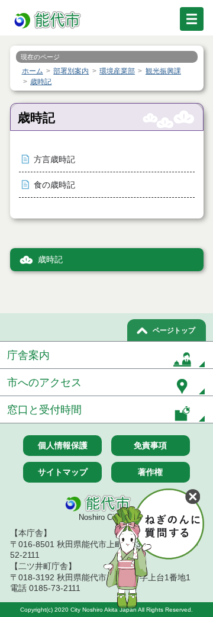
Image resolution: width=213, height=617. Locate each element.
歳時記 (50, 259)
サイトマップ (63, 472)
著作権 (150, 472)
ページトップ (174, 330)
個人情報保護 (63, 445)
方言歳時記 (54, 159)
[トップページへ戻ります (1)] (48, 20)
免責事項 (150, 445)
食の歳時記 (54, 185)
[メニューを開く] (192, 19)
